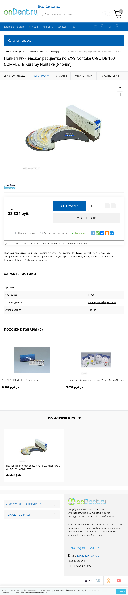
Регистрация (53, 6)
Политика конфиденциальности (33, 592)
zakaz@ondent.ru (88, 555)
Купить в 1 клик (86, 217)
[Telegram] (93, 233)
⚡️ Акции (34, 26)
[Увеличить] (64, 130)
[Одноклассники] (107, 233)
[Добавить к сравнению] (120, 94)
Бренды (62, 26)
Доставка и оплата (14, 26)
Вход (41, 6)
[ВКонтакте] (102, 233)
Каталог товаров (20, 40)
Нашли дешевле (27, 233)
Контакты (48, 26)
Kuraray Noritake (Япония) (102, 302)
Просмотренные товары (64, 417)
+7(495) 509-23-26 (84, 548)
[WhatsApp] (98, 233)
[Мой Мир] (112, 233)
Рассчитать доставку (55, 233)
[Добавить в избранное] (120, 87)
